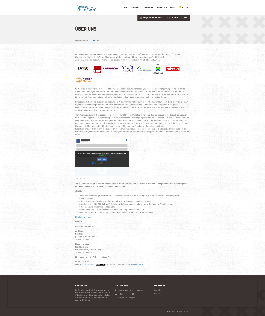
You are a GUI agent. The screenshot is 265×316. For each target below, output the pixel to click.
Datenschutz (158, 290)
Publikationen (161, 7)
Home (126, 7)
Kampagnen (135, 7)
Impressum (157, 293)
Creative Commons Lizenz (134, 264)
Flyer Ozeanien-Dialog (83, 217)
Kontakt (173, 7)
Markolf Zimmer (89, 264)
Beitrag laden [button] (102, 159)
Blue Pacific (148, 7)
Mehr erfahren (102, 155)
